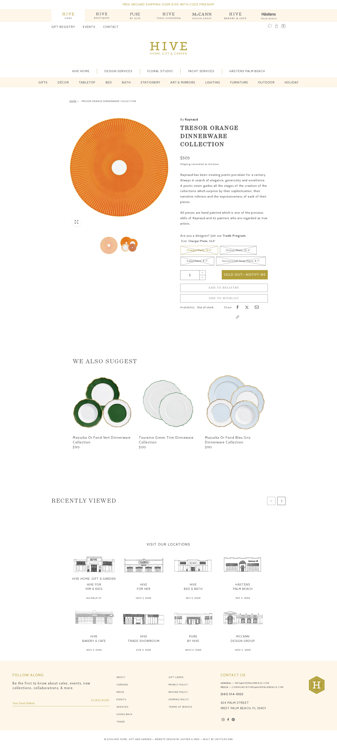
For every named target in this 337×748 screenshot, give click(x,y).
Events (89, 27)
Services (122, 706)
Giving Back (124, 714)
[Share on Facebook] (237, 307)
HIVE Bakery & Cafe (94, 639)
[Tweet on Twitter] (247, 307)
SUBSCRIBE (100, 700)
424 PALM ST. (94, 597)
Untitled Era (224, 739)
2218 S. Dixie (143, 649)
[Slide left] (271, 501)
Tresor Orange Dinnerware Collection (108, 101)
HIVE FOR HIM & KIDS (94, 587)
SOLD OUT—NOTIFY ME (245, 275)
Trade (120, 721)
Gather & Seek (190, 739)
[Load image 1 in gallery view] (109, 245)
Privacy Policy (178, 684)
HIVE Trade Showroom (144, 639)
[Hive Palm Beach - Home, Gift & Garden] (68, 15)
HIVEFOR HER (144, 587)
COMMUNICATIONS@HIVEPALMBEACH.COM (258, 687)
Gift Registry (63, 27)
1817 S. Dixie (242, 597)
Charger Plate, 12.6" (199, 250)
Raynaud (189, 119)
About (120, 677)
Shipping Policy (178, 699)
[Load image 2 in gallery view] (129, 245)
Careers (122, 684)
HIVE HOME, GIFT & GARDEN (94, 578)
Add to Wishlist (224, 298)
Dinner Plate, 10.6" (238, 250)
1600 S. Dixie (243, 649)
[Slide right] (281, 501)
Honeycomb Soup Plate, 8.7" (241, 261)
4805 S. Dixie (193, 649)
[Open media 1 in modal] (119, 167)
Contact (111, 27)
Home (73, 101)
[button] (283, 26)
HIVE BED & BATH (193, 587)
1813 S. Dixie (193, 597)
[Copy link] (237, 317)
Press (120, 691)
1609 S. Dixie (144, 597)
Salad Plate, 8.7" (197, 261)
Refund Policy (178, 691)
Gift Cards (175, 677)
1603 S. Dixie (94, 649)
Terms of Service (180, 706)
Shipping (185, 164)
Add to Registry (223, 287)
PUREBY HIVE (193, 639)
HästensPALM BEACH (243, 587)
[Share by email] (256, 307)
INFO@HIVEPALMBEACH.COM (252, 683)
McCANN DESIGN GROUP (243, 639)
